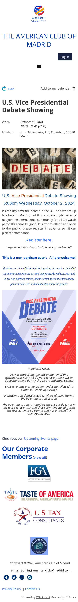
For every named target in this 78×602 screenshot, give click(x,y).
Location (7, 132)
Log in (65, 57)
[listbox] (58, 88)
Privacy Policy (11, 589)
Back (11, 89)
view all (40, 457)
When (6, 122)
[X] (14, 577)
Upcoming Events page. (41, 438)
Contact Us (32, 589)
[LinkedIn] (21, 577)
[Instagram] (29, 577)
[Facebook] (6, 577)
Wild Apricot (43, 597)
